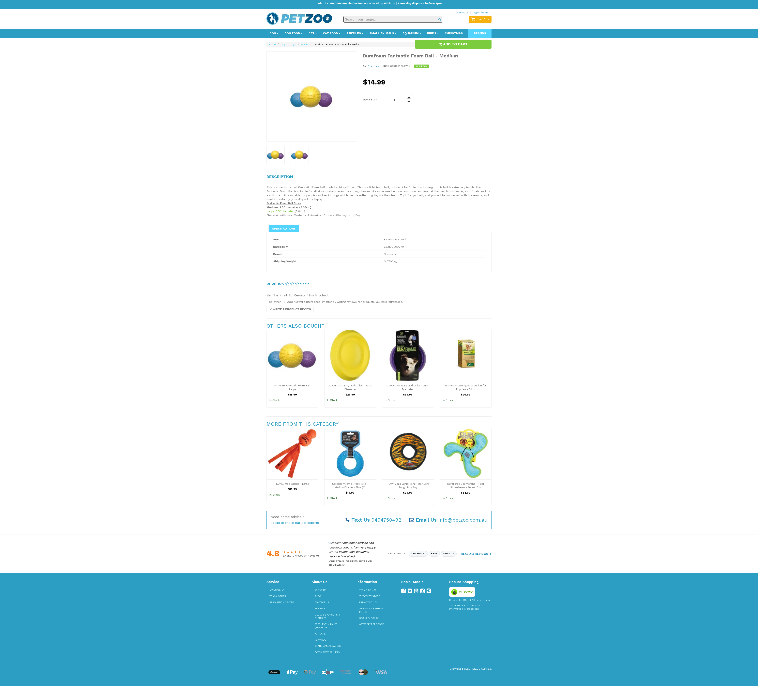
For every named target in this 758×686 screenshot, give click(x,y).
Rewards (320, 639)
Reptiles (354, 33)
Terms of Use (367, 590)
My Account (276, 590)
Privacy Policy (368, 602)
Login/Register (481, 12)
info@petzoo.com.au (451, 520)
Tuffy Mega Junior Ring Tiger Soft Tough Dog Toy (408, 485)
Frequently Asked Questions (326, 626)
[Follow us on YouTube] (416, 591)
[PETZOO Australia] (299, 18)
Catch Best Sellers (327, 652)
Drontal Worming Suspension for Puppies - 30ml (465, 387)
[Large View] (275, 155)
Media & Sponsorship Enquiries (327, 616)
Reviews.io (418, 553)
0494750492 (376, 520)
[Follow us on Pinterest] (429, 591)
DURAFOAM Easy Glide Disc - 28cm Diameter (408, 387)
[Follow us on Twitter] (410, 591)
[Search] (439, 19)
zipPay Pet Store (369, 596)
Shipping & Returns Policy (371, 610)
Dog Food (292, 33)
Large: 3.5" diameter (280, 211)
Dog (273, 33)
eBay (434, 553)
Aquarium (410, 33)
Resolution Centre (281, 602)
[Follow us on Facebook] (403, 591)
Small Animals (382, 33)
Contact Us (461, 12)
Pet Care (320, 633)
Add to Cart (455, 44)
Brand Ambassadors (327, 646)
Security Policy (369, 618)
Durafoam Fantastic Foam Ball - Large (292, 387)
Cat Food (331, 33)
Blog (317, 596)
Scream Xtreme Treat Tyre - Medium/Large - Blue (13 (350, 485)
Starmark (373, 66)
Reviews (319, 608)
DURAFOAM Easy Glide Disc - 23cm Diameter (350, 387)
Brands (480, 33)
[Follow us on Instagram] (422, 591)
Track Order (277, 596)
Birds (432, 33)
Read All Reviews (476, 553)
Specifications (284, 228)
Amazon (448, 553)
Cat (312, 33)
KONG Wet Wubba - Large (292, 483)
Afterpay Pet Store (371, 624)
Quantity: (370, 99)
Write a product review (291, 309)
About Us (320, 590)
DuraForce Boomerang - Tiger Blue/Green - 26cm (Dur (465, 485)
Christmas (454, 33)
